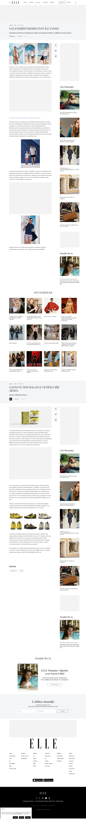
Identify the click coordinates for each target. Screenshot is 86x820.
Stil (9, 761)
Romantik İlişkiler (60, 758)
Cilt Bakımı (35, 761)
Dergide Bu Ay (72, 773)
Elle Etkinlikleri (24, 758)
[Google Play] (48, 780)
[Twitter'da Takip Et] (39, 798)
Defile (10, 766)
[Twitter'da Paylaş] (56, 51)
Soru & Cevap (71, 768)
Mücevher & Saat (12, 768)
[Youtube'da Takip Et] (46, 798)
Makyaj (34, 758)
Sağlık (34, 763)
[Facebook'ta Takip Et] (36, 798)
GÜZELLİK (31, 2)
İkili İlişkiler (59, 761)
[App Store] (38, 780)
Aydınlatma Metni (44, 805)
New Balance (13, 570)
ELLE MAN (38, 2)
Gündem (46, 761)
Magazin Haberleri (49, 763)
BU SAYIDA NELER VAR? (54, 684)
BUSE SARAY (17, 399)
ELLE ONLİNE (20, 36)
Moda (15, 25)
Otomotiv (71, 766)
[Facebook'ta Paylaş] (56, 45)
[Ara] (75, 2)
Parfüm (34, 766)
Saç (34, 756)
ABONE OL (62, 2)
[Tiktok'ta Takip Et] (49, 798)
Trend (10, 758)
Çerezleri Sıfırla (52, 805)
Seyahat (70, 771)
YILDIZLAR (47, 753)
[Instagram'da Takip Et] (42, 798)
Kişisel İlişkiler (60, 756)
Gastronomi (71, 761)
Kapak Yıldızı (47, 756)
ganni (21, 570)
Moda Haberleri (20, 25)
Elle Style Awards (24, 756)
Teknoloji (71, 763)
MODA (25, 2)
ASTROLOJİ (45, 2)
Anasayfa (10, 25)
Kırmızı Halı (47, 766)
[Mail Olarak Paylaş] (56, 56)
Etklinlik (23, 753)
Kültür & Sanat (72, 758)
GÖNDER (62, 711)
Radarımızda (71, 756)
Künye (38, 805)
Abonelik (32, 805)
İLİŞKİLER (52, 2)
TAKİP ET (69, 2)
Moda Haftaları (12, 763)
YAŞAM (70, 753)
